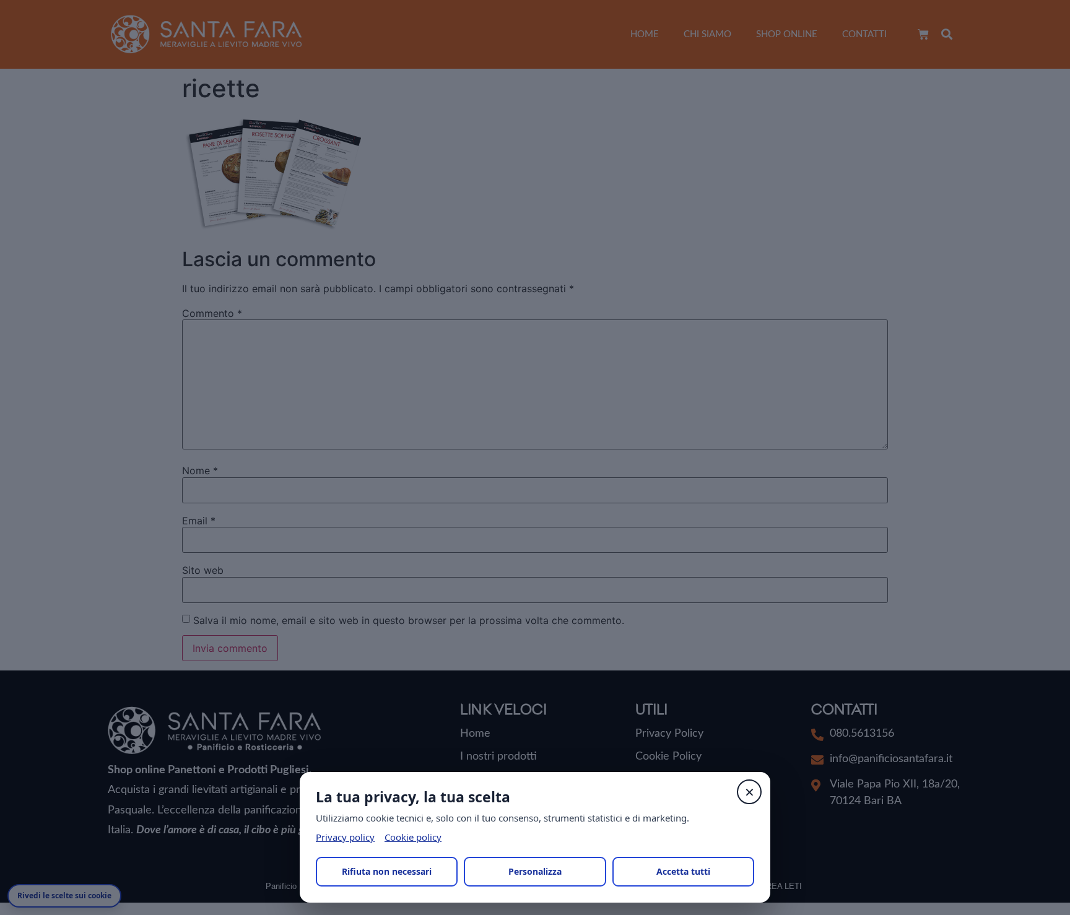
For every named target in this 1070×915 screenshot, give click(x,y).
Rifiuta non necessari (387, 871)
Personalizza (535, 871)
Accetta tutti (683, 871)
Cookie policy (413, 837)
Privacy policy (345, 837)
